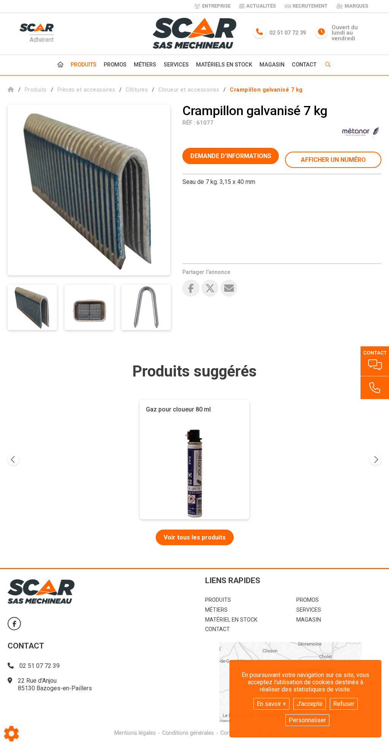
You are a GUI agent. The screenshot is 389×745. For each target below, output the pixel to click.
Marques (356, 6)
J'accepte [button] (310, 703)
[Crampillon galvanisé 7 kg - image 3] (146, 307)
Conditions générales (188, 733)
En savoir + (271, 703)
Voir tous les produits (195, 537)
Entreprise (216, 6)
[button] (266, 90)
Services (176, 65)
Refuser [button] (343, 703)
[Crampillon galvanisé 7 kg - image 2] (89, 307)
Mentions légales (135, 733)
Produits (83, 65)
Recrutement (310, 6)
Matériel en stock (231, 620)
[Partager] (228, 288)
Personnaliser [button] (307, 720)
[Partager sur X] (209, 288)
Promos (115, 65)
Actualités (261, 6)
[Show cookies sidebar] (11, 733)
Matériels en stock (224, 65)
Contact (304, 65)
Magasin (272, 65)
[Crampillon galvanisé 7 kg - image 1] (32, 307)
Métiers (145, 65)
